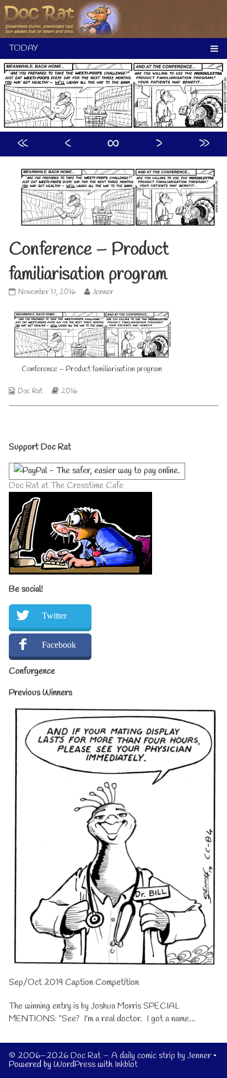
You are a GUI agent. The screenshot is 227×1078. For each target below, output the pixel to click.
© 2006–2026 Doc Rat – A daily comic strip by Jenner (110, 1055)
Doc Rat (30, 391)
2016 (69, 391)
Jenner (103, 292)
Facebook (59, 644)
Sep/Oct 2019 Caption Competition (74, 982)
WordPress (74, 1064)
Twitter (54, 615)
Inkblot (126, 1064)
